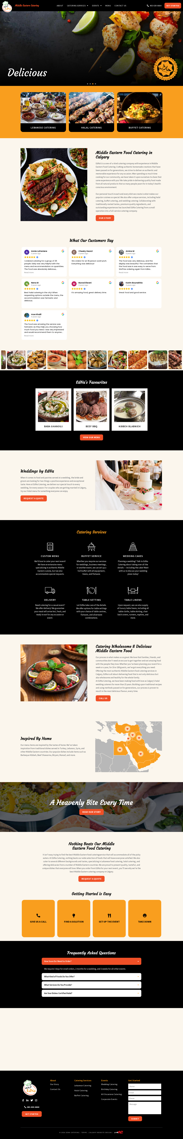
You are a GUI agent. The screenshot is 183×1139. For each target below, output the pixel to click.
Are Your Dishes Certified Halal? (58, 993)
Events (95, 5)
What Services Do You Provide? (58, 985)
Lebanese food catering (111, 861)
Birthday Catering (109, 1089)
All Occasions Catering (111, 1094)
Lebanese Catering (82, 1085)
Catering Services (76, 5)
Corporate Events (109, 1099)
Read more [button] (29, 272)
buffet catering (111, 200)
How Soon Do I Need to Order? (58, 961)
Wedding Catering (109, 1084)
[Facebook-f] (23, 1100)
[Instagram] (36, 1100)
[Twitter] (31, 1100)
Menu (108, 5)
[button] (87, 83)
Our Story (54, 1084)
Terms (84, 1132)
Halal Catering (81, 1090)
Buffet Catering (81, 1095)
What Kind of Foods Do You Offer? (59, 976)
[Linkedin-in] (27, 1100)
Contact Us (120, 5)
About (60, 5)
